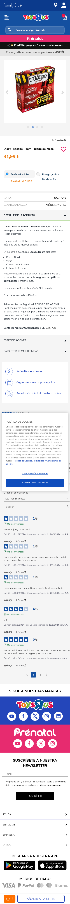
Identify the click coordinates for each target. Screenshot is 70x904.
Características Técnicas (21, 351)
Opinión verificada (15, 523)
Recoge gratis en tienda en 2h (51, 177)
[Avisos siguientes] (47, 675)
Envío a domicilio (20, 174)
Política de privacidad (50, 785)
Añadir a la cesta (41, 899)
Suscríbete (35, 796)
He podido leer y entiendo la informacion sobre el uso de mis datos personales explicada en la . (36, 783)
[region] (35, 452)
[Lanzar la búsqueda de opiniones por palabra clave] (67, 507)
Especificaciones (15, 340)
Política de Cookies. (23, 460)
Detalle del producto (19, 215)
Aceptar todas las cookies (35, 482)
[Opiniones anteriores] (27, 674)
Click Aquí (51, 328)
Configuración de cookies (35, 473)
